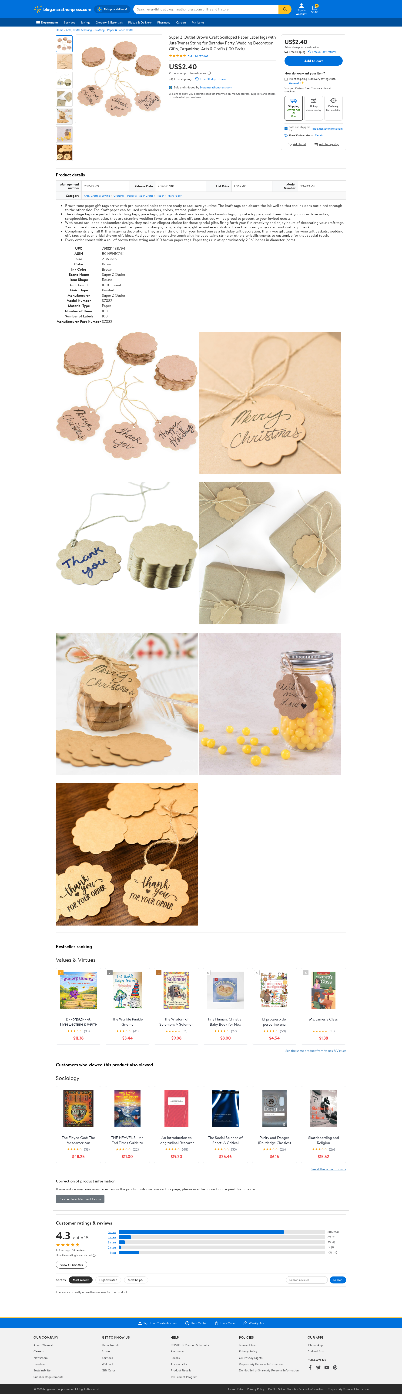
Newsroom (41, 1358)
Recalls (175, 1358)
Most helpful (136, 1280)
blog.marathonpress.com (216, 87)
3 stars (112, 1242)
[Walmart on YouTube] (326, 1368)
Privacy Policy (248, 1351)
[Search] (284, 9)
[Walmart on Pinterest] (335, 1368)
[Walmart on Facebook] (310, 1368)
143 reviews (200, 55)
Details (319, 135)
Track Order (228, 1323)
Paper (160, 196)
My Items (198, 22)
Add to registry (329, 144)
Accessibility (179, 1364)
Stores (106, 1351)
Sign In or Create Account (161, 1323)
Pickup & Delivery (140, 22)
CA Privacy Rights (250, 1358)
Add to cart (313, 60)
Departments (49, 22)
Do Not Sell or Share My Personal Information (269, 1370)
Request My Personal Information (261, 1364)
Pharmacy (164, 22)
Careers (181, 22)
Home (59, 30)
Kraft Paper (175, 196)
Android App (316, 1351)
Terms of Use (247, 1345)
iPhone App (315, 1345)
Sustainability (42, 1370)
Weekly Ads (256, 1323)
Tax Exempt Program (184, 1377)
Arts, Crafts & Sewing (79, 30)
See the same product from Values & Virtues (315, 1050)
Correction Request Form (80, 1199)
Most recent (81, 1280)
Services (69, 22)
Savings (85, 22)
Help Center (199, 1323)
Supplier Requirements (48, 1377)
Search (337, 1280)
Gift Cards (108, 1370)
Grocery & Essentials (109, 22)
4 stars (112, 1237)
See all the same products (328, 1169)
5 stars (112, 1232)
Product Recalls (181, 1370)
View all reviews (71, 1265)
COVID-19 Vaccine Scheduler (190, 1345)
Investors (39, 1364)
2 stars (112, 1247)
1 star (113, 1252)
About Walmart (44, 1345)
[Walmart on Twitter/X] (318, 1368)
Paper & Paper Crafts (120, 30)
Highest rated (108, 1280)
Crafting (99, 30)
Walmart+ (108, 1364)
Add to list (299, 144)
